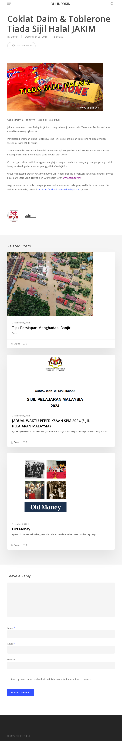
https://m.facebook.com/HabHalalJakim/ (58, 189)
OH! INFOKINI (61, 3)
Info (14, 359)
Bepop (17, 343)
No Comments (24, 45)
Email (11, 643)
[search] (111, 3)
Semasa (58, 36)
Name (11, 628)
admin (14, 36)
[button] (9, 3)
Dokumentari (19, 458)
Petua (15, 256)
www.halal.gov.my (72, 177)
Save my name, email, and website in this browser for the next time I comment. (51, 679)
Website (11, 659)
